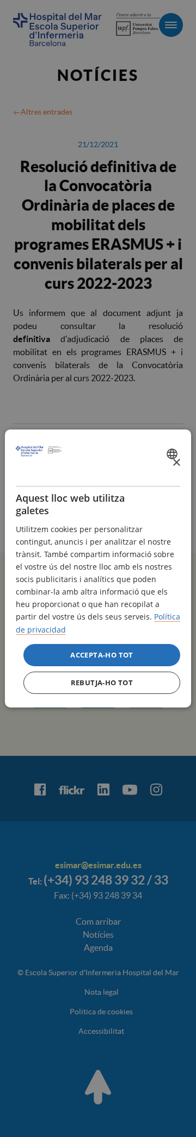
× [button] (176, 462)
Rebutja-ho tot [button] (102, 682)
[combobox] (173, 453)
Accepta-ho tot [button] (101, 655)
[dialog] (98, 568)
